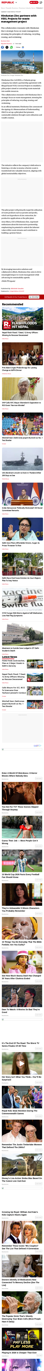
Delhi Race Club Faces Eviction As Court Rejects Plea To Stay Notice (21, 579)
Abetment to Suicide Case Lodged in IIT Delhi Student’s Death (20, 649)
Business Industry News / (27, 8)
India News (5, 338)
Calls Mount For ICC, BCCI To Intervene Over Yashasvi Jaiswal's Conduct (14, 690)
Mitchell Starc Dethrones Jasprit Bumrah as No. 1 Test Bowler (22, 439)
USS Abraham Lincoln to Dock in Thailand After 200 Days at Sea (21, 474)
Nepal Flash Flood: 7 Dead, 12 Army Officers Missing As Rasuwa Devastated (20, 333)
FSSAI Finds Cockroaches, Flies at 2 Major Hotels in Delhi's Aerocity (13, 663)
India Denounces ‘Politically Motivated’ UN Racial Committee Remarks (22, 509)
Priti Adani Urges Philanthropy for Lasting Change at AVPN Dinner (19, 369)
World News (5, 479)
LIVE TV (34, 2)
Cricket (4, 443)
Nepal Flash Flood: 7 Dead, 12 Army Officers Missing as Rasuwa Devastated (14, 677)
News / (3, 8)
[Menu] (40, 2)
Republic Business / (12, 8)
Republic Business (6, 44)
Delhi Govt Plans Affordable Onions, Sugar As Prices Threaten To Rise (20, 544)
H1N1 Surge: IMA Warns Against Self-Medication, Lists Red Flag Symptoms (22, 614)
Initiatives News (6, 373)
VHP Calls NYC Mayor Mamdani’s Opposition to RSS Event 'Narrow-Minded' (21, 404)
